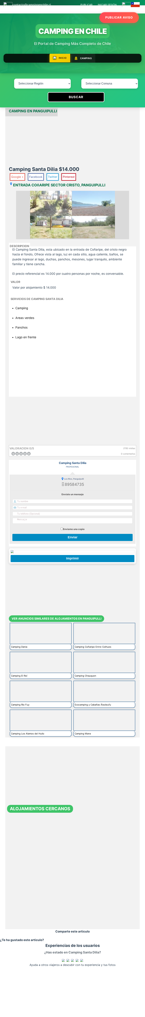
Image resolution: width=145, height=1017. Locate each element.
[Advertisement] (72, 141)
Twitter (52, 177)
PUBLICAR (86, 4)
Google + (17, 177)
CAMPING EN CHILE (72, 31)
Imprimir (72, 558)
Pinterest (69, 177)
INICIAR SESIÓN (107, 4)
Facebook (35, 177)
